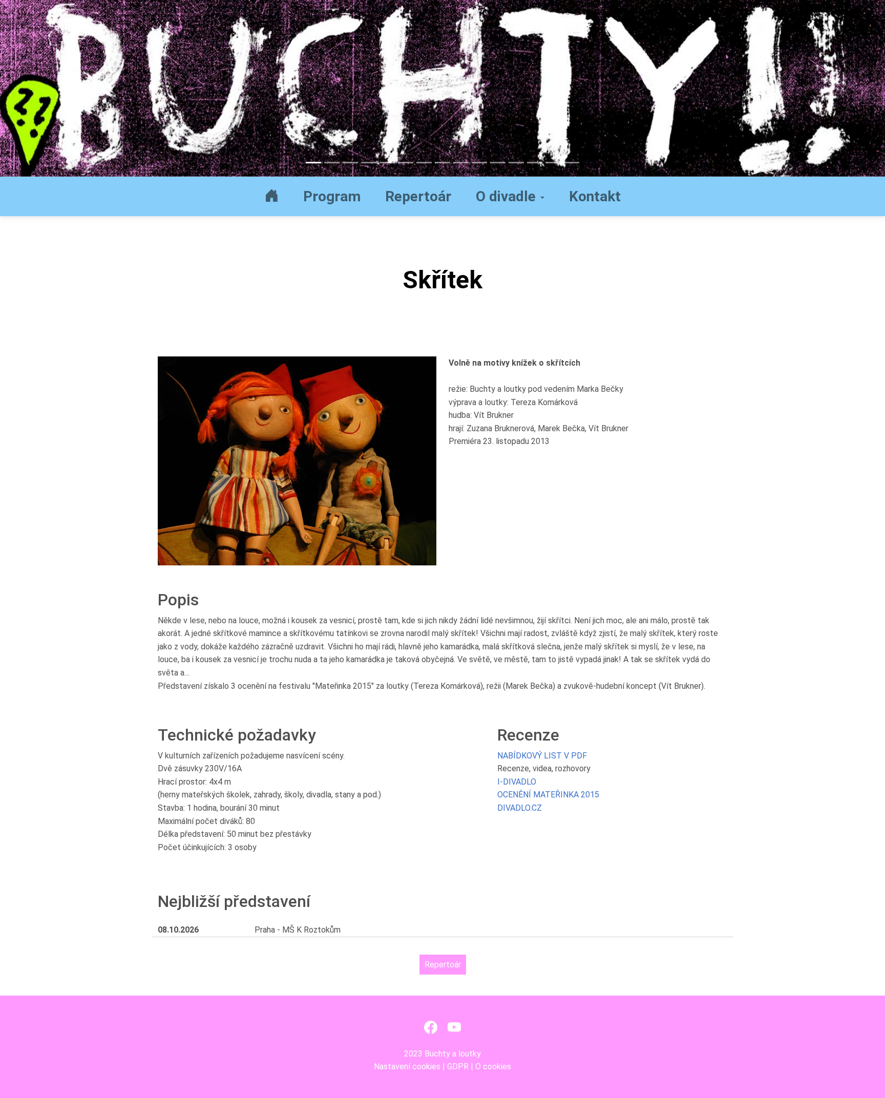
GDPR (458, 1066)
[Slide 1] (313, 162)
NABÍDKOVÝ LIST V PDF (542, 756)
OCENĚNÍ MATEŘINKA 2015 (548, 794)
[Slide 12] (516, 162)
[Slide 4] (368, 162)
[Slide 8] (442, 162)
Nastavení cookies (407, 1066)
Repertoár (443, 964)
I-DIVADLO (516, 782)
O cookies (493, 1066)
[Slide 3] (350, 162)
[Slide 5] (387, 162)
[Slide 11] (497, 162)
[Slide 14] (553, 162)
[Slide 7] (424, 162)
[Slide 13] (534, 162)
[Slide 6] (405, 162)
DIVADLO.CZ (519, 808)
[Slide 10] (479, 162)
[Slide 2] (332, 162)
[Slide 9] (461, 162)
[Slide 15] (571, 162)
